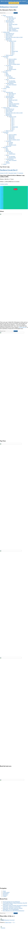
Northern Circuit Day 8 (8, 170)
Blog (7, 73)
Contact (4, 88)
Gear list (10, 77)
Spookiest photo (12, 82)
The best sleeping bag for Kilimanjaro (11, 901)
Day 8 (12, 52)
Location (11, 27)
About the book (9, 16)
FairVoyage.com (22, 327)
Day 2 (12, 43)
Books (7, 74)
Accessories (8, 65)
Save (16, 189)
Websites (8, 87)
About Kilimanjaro (10, 21)
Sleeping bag (12, 62)
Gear (7, 57)
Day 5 (12, 47)
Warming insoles (12, 69)
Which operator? (9, 55)
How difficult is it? (10, 33)
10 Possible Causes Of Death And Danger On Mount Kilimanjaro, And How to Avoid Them (15, 906)
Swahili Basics (12, 78)
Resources (5, 71)
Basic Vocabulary (13, 84)
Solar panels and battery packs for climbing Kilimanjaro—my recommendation (12, 908)
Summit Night (14, 51)
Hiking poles (11, 61)
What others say (12, 18)
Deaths (10, 25)
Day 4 (12, 46)
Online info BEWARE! (14, 28)
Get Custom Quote (13, 3)
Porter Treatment (12, 29)
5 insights (11, 66)
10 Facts (10, 23)
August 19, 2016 (4, 173)
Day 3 (12, 44)
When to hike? (9, 36)
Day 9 (12, 53)
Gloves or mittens (13, 59)
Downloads (8, 75)
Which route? (9, 39)
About (4, 15)
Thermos (11, 68)
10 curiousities (12, 80)
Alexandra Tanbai (12, 173)
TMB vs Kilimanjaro (13, 30)
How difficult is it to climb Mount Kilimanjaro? (13, 910)
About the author (9, 20)
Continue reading (4, 184)
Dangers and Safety (13, 24)
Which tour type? (10, 34)
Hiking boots (12, 60)
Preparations (5, 56)
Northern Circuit (12, 41)
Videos (7, 86)
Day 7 (12, 50)
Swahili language (10, 83)
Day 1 (12, 42)
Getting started (6, 32)
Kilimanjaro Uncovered (9, 7)
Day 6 (12, 48)
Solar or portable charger (14, 64)
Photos (7, 79)
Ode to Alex (11, 19)
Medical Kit (8, 70)
